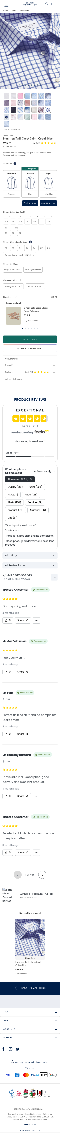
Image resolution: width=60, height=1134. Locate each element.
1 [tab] (19, 85)
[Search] (47, 4)
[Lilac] (6, 102)
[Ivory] (34, 109)
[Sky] (34, 96)
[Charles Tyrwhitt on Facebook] (3, 1049)
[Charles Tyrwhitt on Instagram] (10, 1049)
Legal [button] (6, 1020)
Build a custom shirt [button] (30, 348)
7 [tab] (37, 85)
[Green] (27, 116)
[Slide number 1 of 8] (30, 51)
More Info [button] (9, 1029)
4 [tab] (28, 85)
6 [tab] (34, 85)
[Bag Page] (53, 4)
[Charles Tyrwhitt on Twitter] (17, 1049)
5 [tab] (31, 85)
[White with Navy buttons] (6, 116)
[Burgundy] (13, 116)
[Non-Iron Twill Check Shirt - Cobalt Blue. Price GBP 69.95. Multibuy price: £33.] (30, 937)
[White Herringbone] (13, 96)
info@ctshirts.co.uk (39, 1119)
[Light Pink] (13, 102)
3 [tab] (25, 85)
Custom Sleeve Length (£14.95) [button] (18, 255)
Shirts (14, 10)
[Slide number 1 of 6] (13, 316)
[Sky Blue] (27, 96)
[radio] (11, 184)
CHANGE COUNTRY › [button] (30, 1130)
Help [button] (5, 1012)
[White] (6, 96)
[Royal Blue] (27, 109)
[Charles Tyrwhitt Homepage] (30, 3)
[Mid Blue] (41, 102)
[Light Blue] (20, 116)
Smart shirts (24, 10)
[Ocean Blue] (41, 96)
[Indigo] (20, 102)
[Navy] (13, 109)
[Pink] (20, 96)
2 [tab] (22, 85)
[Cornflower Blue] (6, 109)
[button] (30, 203)
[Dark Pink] (41, 109)
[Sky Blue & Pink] (34, 102)
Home (5, 10)
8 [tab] (40, 85)
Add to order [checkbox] (33, 320)
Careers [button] (7, 1037)
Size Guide (47, 203)
